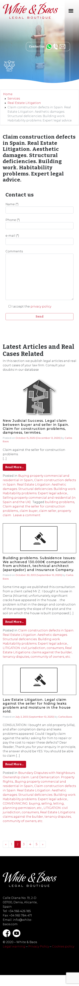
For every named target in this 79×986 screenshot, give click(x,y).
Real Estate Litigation (24, 103)
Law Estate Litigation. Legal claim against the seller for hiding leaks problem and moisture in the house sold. (37, 706)
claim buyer (29, 511)
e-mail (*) (12, 235)
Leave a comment (26, 515)
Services (14, 98)
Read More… (14, 467)
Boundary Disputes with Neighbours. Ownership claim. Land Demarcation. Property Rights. (39, 777)
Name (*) (12, 204)
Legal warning (14, 946)
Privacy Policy (38, 946)
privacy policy (40, 306)
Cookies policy (63, 946)
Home (7, 94)
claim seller (47, 511)
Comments (14, 251)
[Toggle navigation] (71, 10)
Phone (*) (13, 220)
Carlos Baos (65, 716)
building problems (59, 502)
